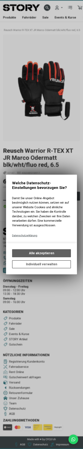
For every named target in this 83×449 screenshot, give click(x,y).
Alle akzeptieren (41, 253)
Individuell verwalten (41, 264)
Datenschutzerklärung (24, 235)
